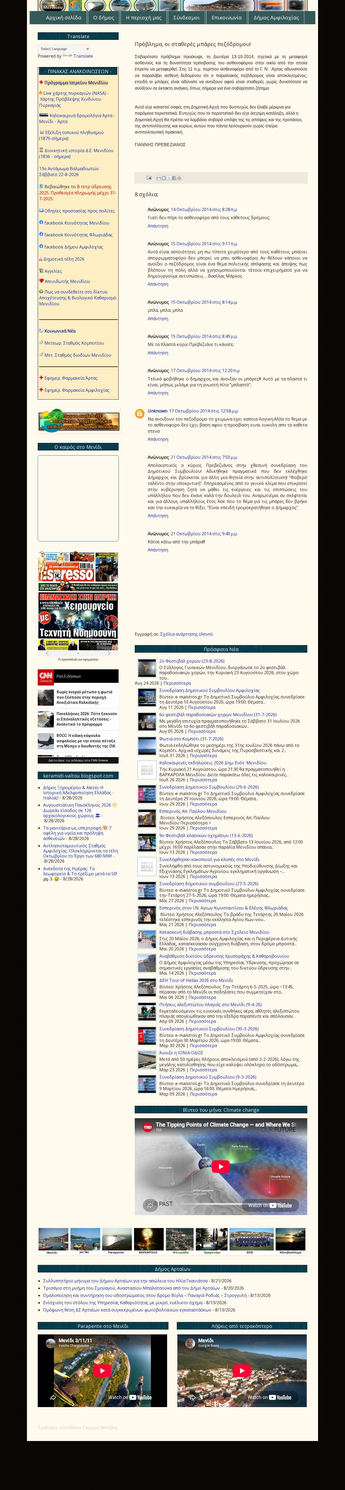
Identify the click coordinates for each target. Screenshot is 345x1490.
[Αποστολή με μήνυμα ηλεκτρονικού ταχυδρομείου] (158, 178)
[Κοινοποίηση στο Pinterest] (179, 178)
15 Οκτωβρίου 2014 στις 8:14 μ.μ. (204, 302)
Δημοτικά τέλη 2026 (63, 259)
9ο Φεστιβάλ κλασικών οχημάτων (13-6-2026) (206, 835)
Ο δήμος (103, 17)
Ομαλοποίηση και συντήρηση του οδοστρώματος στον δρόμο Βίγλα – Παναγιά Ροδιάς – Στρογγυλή (145, 1295)
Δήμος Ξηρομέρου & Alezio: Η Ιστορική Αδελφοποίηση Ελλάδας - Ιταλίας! (78, 793)
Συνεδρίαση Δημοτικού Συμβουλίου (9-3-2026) (207, 1077)
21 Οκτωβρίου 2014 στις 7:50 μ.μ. (204, 457)
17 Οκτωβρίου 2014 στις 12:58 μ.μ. (204, 411)
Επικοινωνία (227, 17)
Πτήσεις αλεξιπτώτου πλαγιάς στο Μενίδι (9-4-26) (210, 1005)
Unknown (157, 411)
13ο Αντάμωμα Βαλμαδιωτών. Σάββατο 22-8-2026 (69, 171)
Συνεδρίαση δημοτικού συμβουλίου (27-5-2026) (208, 884)
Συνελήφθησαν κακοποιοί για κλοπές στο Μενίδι (209, 859)
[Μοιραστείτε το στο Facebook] (174, 178)
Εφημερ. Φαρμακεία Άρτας (71, 378)
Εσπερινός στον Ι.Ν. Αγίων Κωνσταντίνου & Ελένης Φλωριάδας (223, 908)
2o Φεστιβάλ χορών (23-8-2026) (192, 661)
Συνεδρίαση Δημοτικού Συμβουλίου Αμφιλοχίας (209, 690)
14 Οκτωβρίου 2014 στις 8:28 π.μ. (204, 209)
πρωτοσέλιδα (70, 659)
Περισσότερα (177, 683)
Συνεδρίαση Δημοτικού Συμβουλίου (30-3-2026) (209, 1029)
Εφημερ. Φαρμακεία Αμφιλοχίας (76, 390)
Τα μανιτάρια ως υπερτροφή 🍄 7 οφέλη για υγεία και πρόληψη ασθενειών (77, 833)
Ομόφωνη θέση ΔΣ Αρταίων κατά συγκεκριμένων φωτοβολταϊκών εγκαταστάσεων (127, 1310)
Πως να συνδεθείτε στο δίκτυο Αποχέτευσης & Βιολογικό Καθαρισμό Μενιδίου (77, 298)
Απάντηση (158, 226)
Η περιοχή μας (143, 17)
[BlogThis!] (164, 178)
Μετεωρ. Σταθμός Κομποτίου (74, 343)
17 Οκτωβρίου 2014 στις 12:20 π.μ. (205, 370)
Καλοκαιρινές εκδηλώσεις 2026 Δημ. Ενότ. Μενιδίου (212, 763)
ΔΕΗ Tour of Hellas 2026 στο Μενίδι (196, 980)
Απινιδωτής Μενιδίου (67, 281)
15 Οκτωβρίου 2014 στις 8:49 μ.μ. (204, 336)
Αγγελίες (53, 271)
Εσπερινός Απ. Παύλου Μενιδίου (192, 811)
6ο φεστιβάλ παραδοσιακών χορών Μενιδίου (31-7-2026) (218, 715)
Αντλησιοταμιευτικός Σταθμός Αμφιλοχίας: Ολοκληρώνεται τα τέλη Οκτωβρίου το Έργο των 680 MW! (80, 851)
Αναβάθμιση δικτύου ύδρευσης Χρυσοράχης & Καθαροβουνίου (224, 956)
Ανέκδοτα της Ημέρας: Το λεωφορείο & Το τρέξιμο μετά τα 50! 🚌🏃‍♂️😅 (80, 874)
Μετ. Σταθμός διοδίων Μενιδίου (77, 355)
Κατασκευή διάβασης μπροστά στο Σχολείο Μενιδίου (214, 932)
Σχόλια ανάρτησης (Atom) (186, 634)
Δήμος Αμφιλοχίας (276, 17)
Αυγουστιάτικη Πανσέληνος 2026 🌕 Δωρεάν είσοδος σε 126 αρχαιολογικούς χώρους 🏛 (80, 810)
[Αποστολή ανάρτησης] (149, 177)
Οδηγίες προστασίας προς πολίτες (79, 211)
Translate (83, 56)
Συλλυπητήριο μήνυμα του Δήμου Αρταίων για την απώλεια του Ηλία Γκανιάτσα (125, 1281)
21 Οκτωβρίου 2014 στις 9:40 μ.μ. (204, 534)
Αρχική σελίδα (63, 17)
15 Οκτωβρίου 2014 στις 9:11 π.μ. (204, 244)
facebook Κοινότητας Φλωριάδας (78, 235)
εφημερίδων (90, 659)
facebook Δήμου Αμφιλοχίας (73, 247)
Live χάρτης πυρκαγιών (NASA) (74, 93)
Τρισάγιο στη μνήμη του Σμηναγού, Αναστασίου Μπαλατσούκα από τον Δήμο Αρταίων (131, 1288)
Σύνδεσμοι (186, 17)
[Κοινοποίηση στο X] (169, 178)
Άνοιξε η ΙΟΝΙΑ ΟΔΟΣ (181, 1053)
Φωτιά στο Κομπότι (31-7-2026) (191, 739)
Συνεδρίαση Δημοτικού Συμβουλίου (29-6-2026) (209, 787)
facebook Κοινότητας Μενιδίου (76, 223)
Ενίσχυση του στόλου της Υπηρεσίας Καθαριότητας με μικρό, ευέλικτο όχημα (122, 1303)
